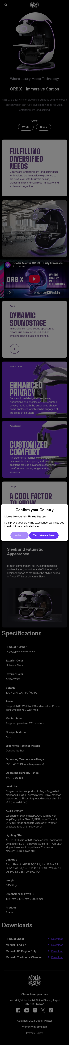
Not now (19, 535)
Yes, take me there (44, 535)
